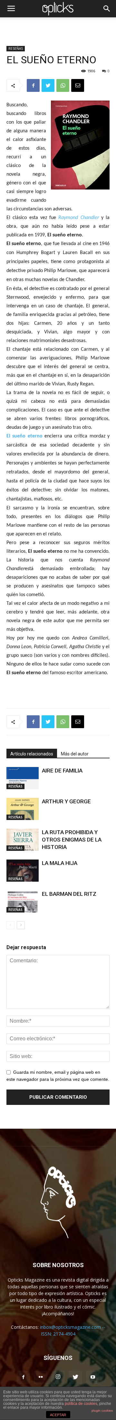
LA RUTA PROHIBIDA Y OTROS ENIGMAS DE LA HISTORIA (72, 839)
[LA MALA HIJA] (22, 871)
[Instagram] (58, 1377)
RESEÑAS (15, 48)
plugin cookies (102, 1410)
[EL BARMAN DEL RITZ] (22, 901)
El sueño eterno (24, 436)
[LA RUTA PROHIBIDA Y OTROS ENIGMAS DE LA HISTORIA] (22, 840)
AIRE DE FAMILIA (62, 770)
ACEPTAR (58, 1415)
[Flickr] (40, 1377)
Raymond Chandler (78, 217)
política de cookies (81, 1403)
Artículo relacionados (31, 753)
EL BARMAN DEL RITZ (69, 894)
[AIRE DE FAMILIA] (22, 778)
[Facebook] (23, 1377)
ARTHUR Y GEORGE (66, 801)
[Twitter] (75, 1377)
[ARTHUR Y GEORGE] (22, 809)
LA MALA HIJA (59, 863)
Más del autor (75, 753)
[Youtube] (92, 1377)
